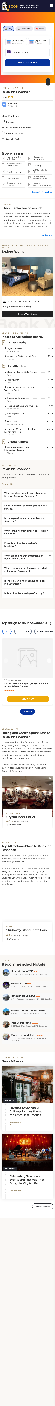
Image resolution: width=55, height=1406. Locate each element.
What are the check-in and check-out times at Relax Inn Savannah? (25, 494)
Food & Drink (23, 631)
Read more (46, 235)
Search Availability (27, 62)
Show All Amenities (42, 192)
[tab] (27, 494)
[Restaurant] (27, 794)
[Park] (27, 907)
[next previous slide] (7, 272)
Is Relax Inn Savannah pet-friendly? (24, 593)
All (7, 631)
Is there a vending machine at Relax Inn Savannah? (24, 582)
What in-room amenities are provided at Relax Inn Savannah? (25, 569)
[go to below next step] (48, 81)
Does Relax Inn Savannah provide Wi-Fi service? (26, 507)
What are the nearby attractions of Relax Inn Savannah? (23, 557)
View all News (43, 1206)
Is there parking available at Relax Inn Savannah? (25, 520)
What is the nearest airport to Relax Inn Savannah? (26, 532)
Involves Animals (45, 631)
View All (27, 711)
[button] (50, 778)
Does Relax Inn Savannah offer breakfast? (21, 544)
